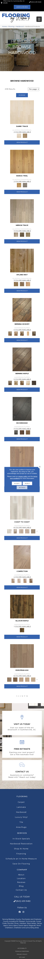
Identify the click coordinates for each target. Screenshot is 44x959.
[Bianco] (16, 383)
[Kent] (22, 408)
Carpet (21, 802)
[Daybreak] (27, 531)
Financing (21, 854)
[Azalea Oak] (22, 161)
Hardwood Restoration (21, 844)
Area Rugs (21, 827)
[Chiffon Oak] (22, 112)
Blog (21, 886)
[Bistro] (21, 679)
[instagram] (23, 912)
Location (21, 878)
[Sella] (34, 333)
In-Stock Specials (21, 839)
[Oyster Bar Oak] (28, 234)
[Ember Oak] (25, 185)
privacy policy (22, 476)
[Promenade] (33, 531)
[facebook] (19, 912)
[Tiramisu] (31, 580)
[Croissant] (22, 557)
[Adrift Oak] (22, 211)
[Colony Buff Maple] (28, 284)
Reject (27, 483)
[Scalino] (28, 333)
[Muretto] (22, 333)
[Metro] (33, 679)
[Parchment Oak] (25, 135)
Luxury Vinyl (21, 817)
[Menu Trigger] (39, 19)
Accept (17, 483)
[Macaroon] (19, 580)
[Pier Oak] (22, 234)
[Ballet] (22, 656)
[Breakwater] (15, 531)
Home (4, 26)
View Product (22, 142)
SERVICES (22, 833)
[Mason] (28, 383)
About (21, 875)
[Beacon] (22, 507)
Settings (22, 487)
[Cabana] (21, 531)
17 (24, 696)
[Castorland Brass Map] (22, 284)
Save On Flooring (21, 864)
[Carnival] (27, 679)
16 (22, 696)
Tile (21, 822)
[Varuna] (34, 383)
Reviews (21, 882)
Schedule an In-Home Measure (21, 859)
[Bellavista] (22, 359)
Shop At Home (21, 849)
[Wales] (22, 432)
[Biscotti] (15, 679)
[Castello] (22, 383)
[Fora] (16, 333)
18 (27, 696)
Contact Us (21, 890)
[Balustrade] (22, 458)
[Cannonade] (22, 606)
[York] (28, 432)
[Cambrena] (22, 310)
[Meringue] (25, 580)
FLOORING (22, 796)
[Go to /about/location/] (22, 723)
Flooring (11, 26)
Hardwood (19, 26)
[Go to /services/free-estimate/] (22, 747)
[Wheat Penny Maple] (22, 260)
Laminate (21, 807)
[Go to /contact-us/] (22, 770)
